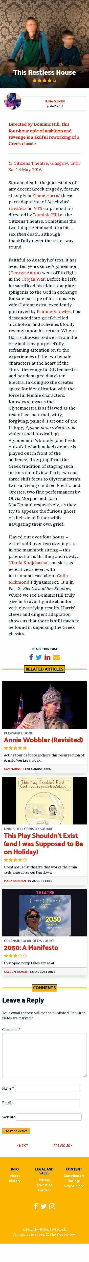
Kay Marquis (14, 768)
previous (62, 1145)
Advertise (44, 1185)
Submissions (74, 1186)
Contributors (74, 1175)
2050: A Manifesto (31, 947)
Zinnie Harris (45, 195)
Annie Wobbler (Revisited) (43, 739)
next (23, 1145)
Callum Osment (16, 971)
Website (8, 1117)
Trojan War (33, 279)
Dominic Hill (46, 214)
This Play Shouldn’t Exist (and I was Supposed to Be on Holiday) (43, 843)
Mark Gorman (15, 880)
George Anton (24, 272)
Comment (11, 1030)
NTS (38, 208)
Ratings (74, 1181)
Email (8, 1103)
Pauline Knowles (54, 311)
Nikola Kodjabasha (28, 562)
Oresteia (17, 208)
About (15, 1175)
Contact (44, 1190)
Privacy (44, 1180)
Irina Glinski (55, 101)
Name (8, 1088)
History (15, 1181)
